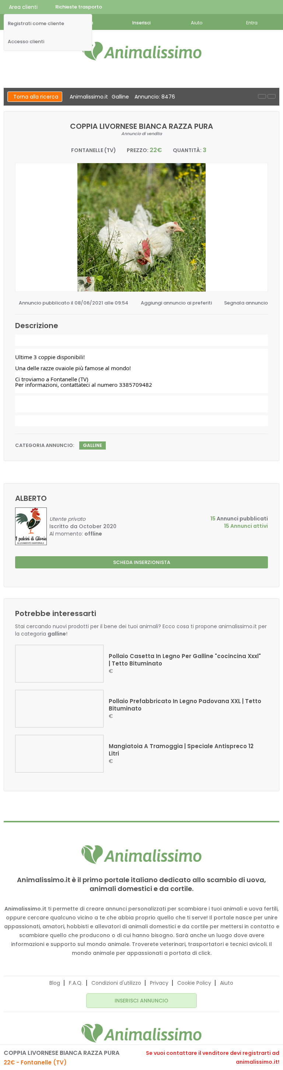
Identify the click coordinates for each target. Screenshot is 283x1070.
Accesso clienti (26, 41)
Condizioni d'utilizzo (116, 983)
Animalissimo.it (89, 96)
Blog (54, 983)
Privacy (159, 983)
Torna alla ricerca (35, 96)
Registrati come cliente (36, 23)
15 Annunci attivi (246, 526)
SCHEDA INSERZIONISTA (141, 562)
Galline (120, 96)
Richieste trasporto (78, 6)
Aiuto (226, 983)
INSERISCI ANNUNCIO (141, 1000)
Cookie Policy (194, 983)
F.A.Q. (76, 983)
